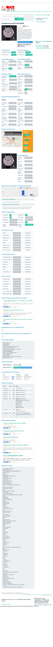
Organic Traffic (41, 41)
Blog (50, 2)
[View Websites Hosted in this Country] (28, 140)
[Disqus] (25, 628)
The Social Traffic (6, 604)
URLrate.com (49, 595)
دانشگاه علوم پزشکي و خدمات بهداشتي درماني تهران (14, 423)
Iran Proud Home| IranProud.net (10, 437)
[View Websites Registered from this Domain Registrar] (20, 364)
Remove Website (28, 594)
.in (20, 33)
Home (9, 2)
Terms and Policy (34, 594)
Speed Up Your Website (41, 15)
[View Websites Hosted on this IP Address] (25, 136)
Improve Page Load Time (15, 2)
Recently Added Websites (47, 594)
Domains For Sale (23, 2)
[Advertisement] (43, 31)
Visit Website (21, 44)
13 (26, 89)
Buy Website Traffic (41, 45)
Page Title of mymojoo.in (9, 199)
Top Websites (40, 594)
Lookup (19, 19)
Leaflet (8, 146)
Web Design (29, 2)
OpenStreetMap (14, 146)
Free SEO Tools (35, 2)
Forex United (39, 46)
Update (28, 44)
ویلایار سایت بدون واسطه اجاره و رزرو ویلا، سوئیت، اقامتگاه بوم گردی (18, 300)
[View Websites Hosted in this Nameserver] (13, 376)
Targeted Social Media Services (43, 48)
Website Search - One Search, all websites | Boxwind (15, 444)
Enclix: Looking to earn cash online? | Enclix (13, 430)
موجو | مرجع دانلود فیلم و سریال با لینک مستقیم (13, 309)
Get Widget (21, 46)
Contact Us (47, 2)
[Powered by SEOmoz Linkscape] (25, 91)
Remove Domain (41, 2)
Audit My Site (39, 21)
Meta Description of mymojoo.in (11, 204)
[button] (13, 138)
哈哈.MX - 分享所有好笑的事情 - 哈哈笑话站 (13, 455)
